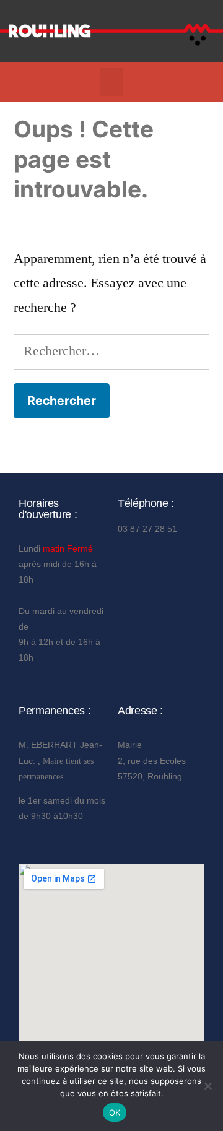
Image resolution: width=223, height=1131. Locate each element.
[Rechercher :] (111, 351)
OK (115, 1112)
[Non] (207, 1086)
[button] (111, 82)
